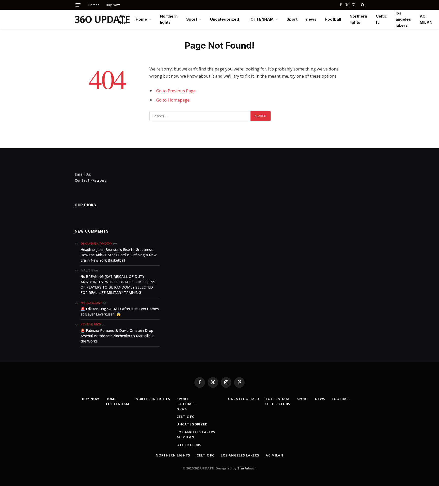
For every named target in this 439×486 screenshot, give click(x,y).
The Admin (246, 468)
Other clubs (189, 444)
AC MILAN (426, 19)
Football (333, 19)
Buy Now (113, 5)
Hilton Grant (91, 303)
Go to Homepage (173, 100)
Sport (191, 19)
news (311, 19)
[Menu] (78, 5)
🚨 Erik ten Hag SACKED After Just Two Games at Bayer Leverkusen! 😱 (120, 311)
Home (141, 19)
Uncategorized (224, 19)
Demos (93, 5)
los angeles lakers (403, 19)
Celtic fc (381, 19)
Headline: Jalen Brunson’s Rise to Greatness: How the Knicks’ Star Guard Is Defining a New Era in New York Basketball (118, 255)
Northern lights (169, 19)
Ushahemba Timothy (96, 243)
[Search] (362, 5)
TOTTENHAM (261, 19)
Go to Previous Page (176, 91)
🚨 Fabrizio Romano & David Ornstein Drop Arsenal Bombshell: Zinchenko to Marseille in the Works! (117, 336)
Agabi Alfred (91, 324)
